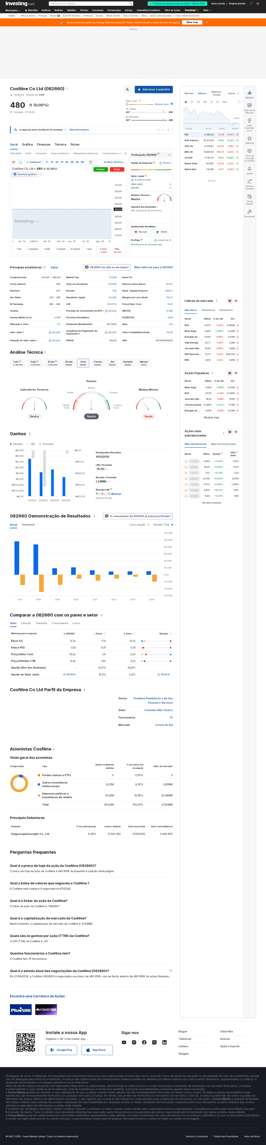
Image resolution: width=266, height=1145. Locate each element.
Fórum (75, 144)
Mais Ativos (191, 310)
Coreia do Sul (164, 724)
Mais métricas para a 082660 (153, 267)
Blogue (183, 1031)
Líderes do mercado (199, 301)
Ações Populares (197, 373)
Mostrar (71, 674)
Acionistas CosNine (30, 749)
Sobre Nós (226, 1031)
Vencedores (208, 310)
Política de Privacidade (226, 1136)
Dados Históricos (60, 153)
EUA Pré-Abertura (72, 15)
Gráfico (27, 144)
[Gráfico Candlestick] (14, 162)
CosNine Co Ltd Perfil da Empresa (45, 689)
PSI (186, 134)
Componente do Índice (114, 153)
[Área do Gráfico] (20, 162)
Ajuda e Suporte (230, 1046)
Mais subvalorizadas (196, 444)
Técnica (60, 144)
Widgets (184, 1053)
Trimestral (28, 524)
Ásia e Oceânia (130, 15)
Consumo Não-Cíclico (158, 710)
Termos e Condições (196, 1136)
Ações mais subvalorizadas (195, 433)
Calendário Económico (148, 10)
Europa (99, 15)
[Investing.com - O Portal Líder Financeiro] (20, 3)
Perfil (28, 153)
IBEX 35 (189, 152)
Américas (88, 15)
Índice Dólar (191, 163)
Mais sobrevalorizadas (223, 444)
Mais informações (79, 129)
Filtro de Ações (172, 10)
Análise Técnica (26, 352)
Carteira (183, 1046)
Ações (11, 15)
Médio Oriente (113, 15)
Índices (202, 93)
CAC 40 (189, 146)
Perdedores (226, 310)
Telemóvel (185, 1038)
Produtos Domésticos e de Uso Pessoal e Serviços (153, 700)
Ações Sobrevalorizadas (187, 15)
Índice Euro (191, 169)
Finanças (43, 144)
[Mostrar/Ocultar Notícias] (91, 162)
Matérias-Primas (217, 93)
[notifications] (251, 3)
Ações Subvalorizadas (161, 15)
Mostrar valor (162, 104)
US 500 (188, 157)
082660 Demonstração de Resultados (50, 516)
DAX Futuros (191, 140)
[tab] (18, 363)
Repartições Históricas (86, 153)
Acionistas (41, 153)
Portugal (43, 15)
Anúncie (225, 1038)
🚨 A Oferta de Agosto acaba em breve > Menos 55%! (177, 3)
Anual (13, 524)
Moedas (189, 93)
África (144, 15)
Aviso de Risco (252, 1136)
